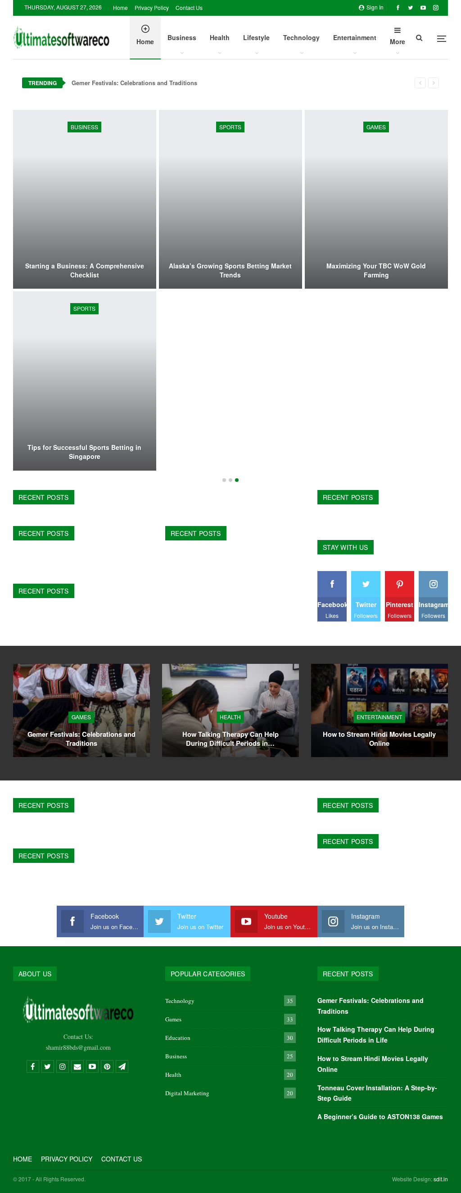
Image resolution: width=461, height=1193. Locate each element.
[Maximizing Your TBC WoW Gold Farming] (376, 199)
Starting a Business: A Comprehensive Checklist (84, 270)
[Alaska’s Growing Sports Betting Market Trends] (230, 199)
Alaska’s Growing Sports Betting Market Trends (230, 270)
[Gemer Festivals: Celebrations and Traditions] (81, 710)
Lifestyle (256, 37)
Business (181, 37)
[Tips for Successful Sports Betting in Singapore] (84, 380)
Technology (301, 37)
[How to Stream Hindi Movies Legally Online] (379, 710)
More (397, 41)
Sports (230, 127)
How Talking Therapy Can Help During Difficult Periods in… (230, 739)
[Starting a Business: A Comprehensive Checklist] (84, 199)
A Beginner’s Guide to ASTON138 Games (380, 1116)
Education (177, 1038)
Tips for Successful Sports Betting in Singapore (84, 452)
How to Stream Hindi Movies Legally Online (379, 739)
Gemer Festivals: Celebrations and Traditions (134, 82)
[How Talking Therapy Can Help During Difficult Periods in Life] (230, 710)
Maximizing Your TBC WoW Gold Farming (376, 270)
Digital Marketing (187, 1093)
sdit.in (441, 1179)
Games (376, 127)
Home (120, 7)
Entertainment (354, 37)
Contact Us (189, 7)
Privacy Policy (152, 7)
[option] (230, 291)
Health (220, 37)
